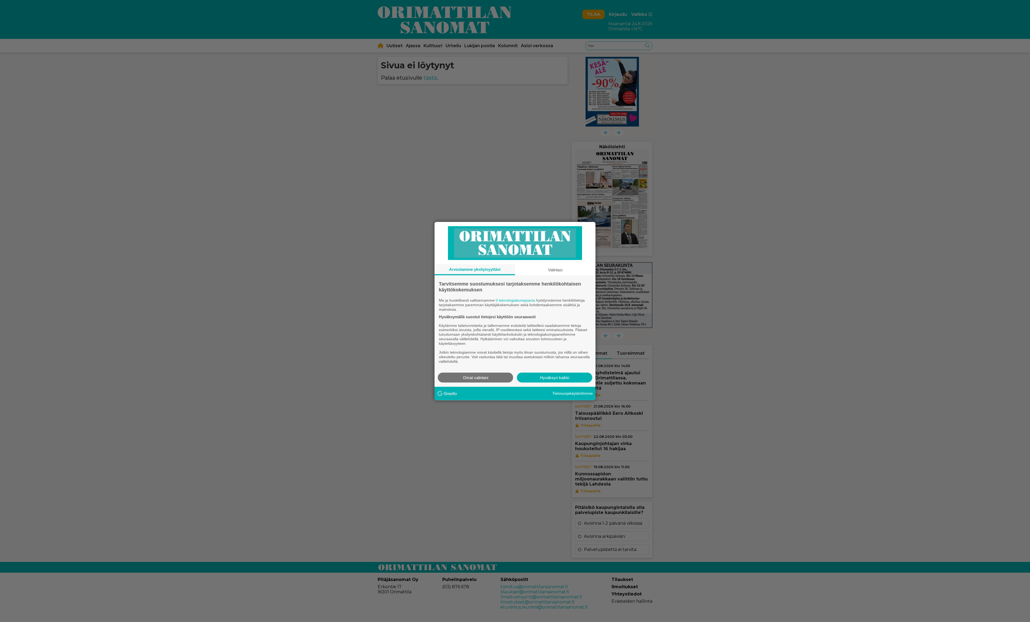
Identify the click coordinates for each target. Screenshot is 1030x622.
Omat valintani (475, 377)
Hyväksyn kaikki (554, 377)
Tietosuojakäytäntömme (572, 393)
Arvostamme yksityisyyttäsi (475, 269)
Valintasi (555, 270)
